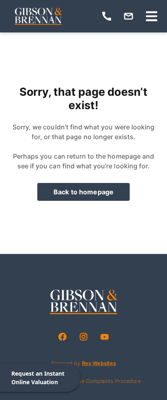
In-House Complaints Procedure (101, 381)
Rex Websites (99, 363)
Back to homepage (83, 192)
